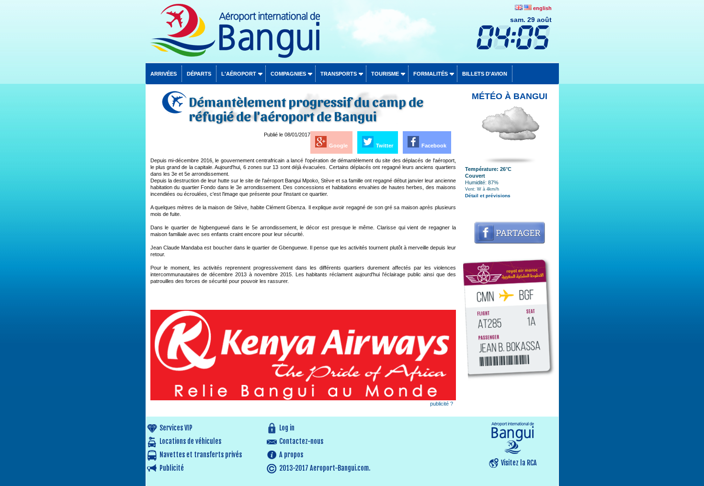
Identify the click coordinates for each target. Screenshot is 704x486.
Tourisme (385, 74)
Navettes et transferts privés (200, 455)
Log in (287, 428)
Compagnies (288, 74)
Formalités (430, 74)
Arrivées (163, 74)
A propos (291, 455)
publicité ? (441, 404)
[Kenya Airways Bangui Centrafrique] (303, 398)
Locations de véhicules (190, 441)
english (542, 8)
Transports (338, 74)
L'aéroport (238, 74)
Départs (199, 74)
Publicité (171, 468)
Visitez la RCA (519, 463)
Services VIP (176, 428)
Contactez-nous (301, 441)
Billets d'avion (484, 74)
